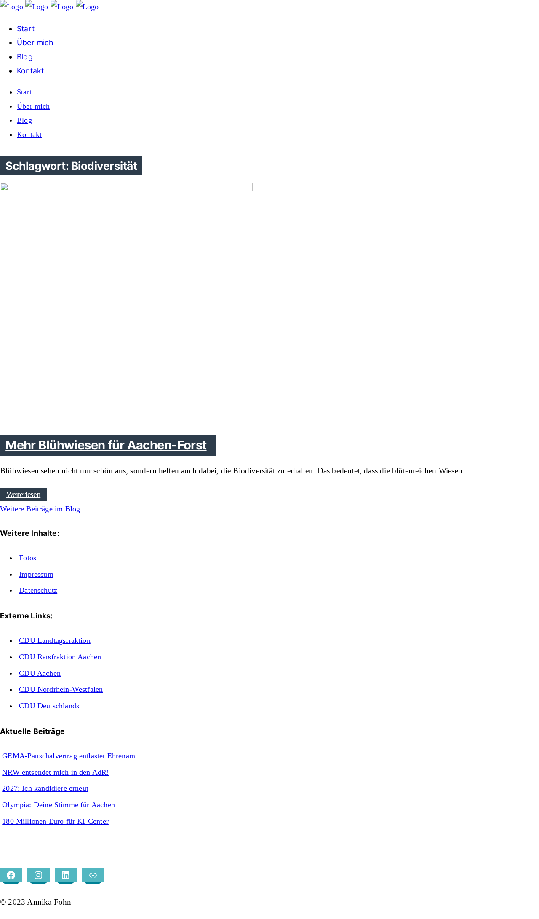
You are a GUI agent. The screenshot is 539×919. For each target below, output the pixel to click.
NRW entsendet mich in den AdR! (55, 772)
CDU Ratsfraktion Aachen (60, 657)
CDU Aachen (40, 673)
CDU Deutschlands (49, 705)
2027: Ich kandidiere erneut (45, 788)
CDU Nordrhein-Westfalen (61, 689)
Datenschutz (38, 590)
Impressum (36, 574)
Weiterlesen (23, 494)
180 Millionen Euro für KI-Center (55, 821)
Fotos (27, 558)
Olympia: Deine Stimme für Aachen (58, 805)
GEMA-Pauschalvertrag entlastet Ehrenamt (69, 756)
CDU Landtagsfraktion (55, 640)
